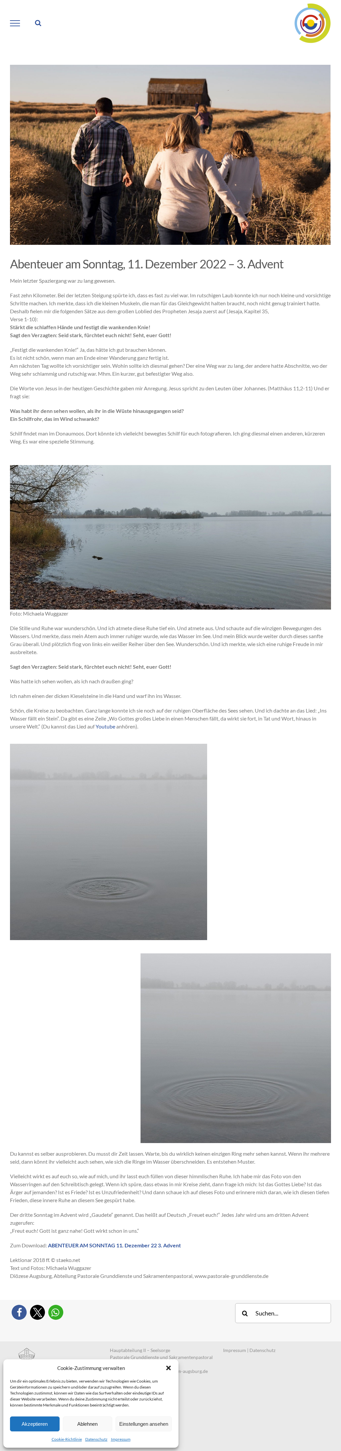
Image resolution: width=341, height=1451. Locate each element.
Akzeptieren (35, 1424)
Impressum (121, 1439)
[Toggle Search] (38, 23)
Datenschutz (96, 1439)
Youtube (105, 726)
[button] (168, 1368)
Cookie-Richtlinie (67, 1439)
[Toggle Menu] (15, 23)
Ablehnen (87, 1424)
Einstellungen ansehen (143, 1424)
